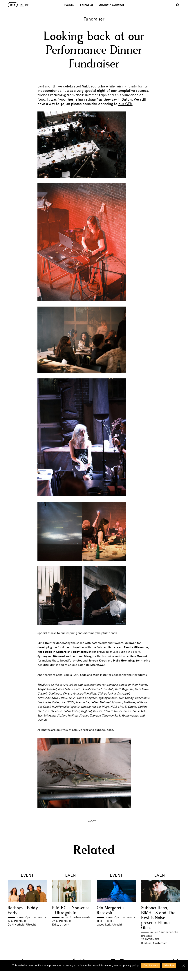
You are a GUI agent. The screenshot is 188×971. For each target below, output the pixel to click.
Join (12, 4)
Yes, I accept (150, 965)
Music (20, 917)
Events (69, 5)
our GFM (125, 104)
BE (27, 5)
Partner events (36, 917)
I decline (169, 965)
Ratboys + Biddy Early (23, 910)
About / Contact (111, 5)
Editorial (86, 5)
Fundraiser (94, 19)
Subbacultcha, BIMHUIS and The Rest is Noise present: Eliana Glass (158, 918)
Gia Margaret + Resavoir (111, 910)
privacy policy (131, 965)
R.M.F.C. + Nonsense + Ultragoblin (71, 910)
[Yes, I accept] (183, 965)
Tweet (91, 821)
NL (22, 5)
